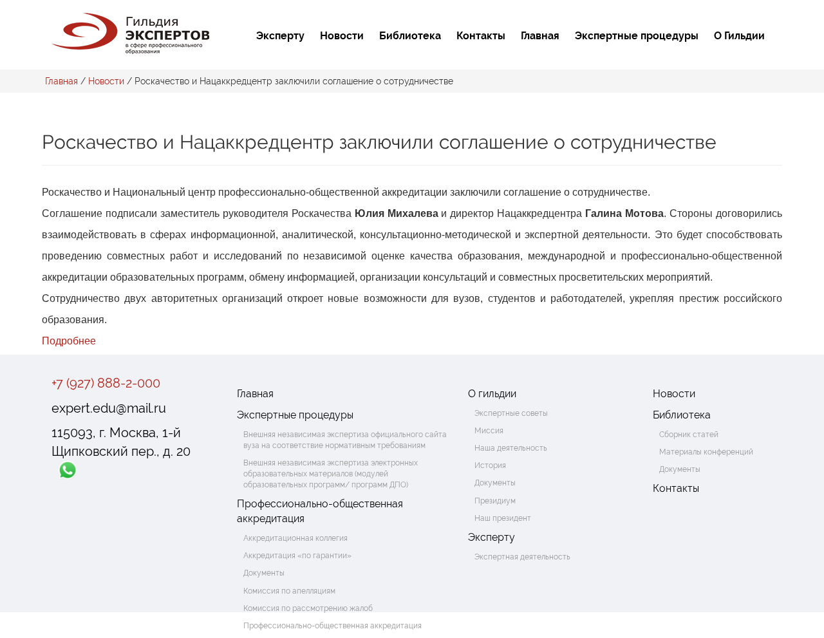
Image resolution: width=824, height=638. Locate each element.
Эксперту (280, 36)
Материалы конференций (706, 451)
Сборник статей (688, 434)
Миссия (488, 430)
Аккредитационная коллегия (295, 538)
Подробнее (69, 340)
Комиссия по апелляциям (289, 591)
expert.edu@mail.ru (109, 408)
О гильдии (492, 394)
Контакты (480, 36)
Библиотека (410, 36)
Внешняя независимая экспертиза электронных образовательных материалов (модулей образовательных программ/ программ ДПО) (330, 473)
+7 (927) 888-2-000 (106, 383)
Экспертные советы (511, 413)
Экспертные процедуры (636, 36)
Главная (540, 36)
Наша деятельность (510, 448)
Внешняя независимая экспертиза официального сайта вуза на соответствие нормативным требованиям (345, 440)
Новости (342, 36)
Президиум (495, 500)
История (490, 465)
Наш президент (502, 518)
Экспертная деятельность (522, 556)
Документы (264, 572)
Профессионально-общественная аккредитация (320, 511)
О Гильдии (739, 36)
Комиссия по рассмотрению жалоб (308, 608)
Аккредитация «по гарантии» (297, 555)
